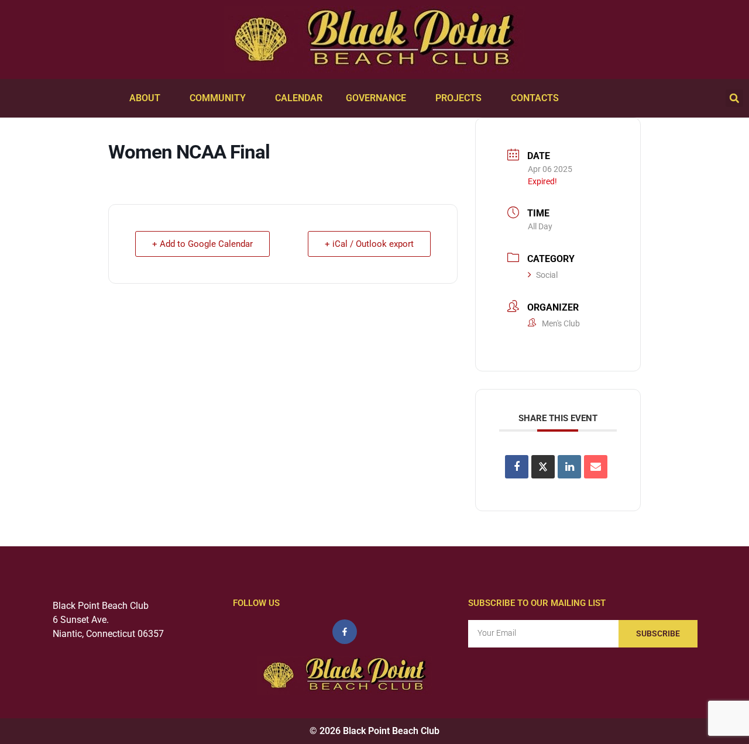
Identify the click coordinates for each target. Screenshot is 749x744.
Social (547, 275)
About (144, 98)
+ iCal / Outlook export (369, 244)
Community (218, 98)
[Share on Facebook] (516, 466)
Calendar (298, 98)
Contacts (535, 98)
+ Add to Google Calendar (202, 244)
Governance (376, 98)
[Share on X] (543, 466)
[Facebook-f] (344, 631)
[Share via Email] (595, 466)
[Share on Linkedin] (569, 466)
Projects (458, 98)
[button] (734, 98)
